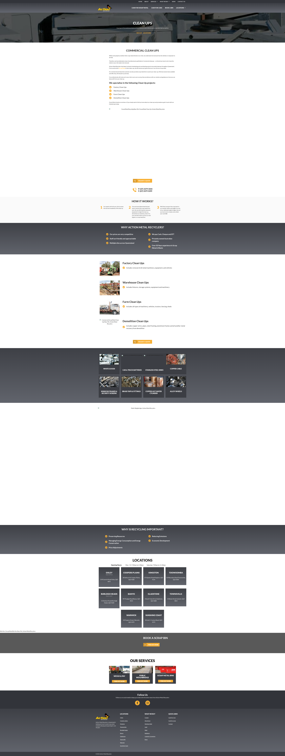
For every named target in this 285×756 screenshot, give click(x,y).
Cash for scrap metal (140, 8)
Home (140, 1)
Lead (146, 727)
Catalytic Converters (150, 736)
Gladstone (122, 736)
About (146, 1)
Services (153, 1)
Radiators (147, 733)
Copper (147, 717)
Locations (180, 8)
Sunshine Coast (124, 745)
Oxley (121, 717)
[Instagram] (147, 703)
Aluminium (147, 720)
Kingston (122, 724)
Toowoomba (123, 727)
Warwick (122, 742)
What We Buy (164, 1)
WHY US (139, 33)
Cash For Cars (156, 8)
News (173, 1)
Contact (170, 724)
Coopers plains (124, 720)
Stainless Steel (148, 724)
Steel (146, 730)
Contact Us (181, 1)
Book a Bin (169, 8)
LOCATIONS (147, 33)
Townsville (122, 739)
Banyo (121, 733)
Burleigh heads (124, 730)
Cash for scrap (172, 720)
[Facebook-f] (137, 703)
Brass (146, 739)
